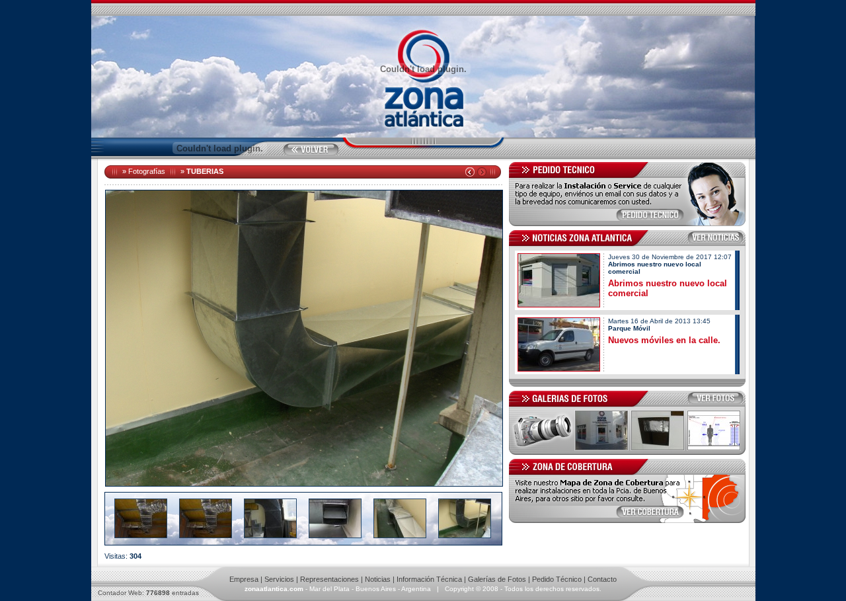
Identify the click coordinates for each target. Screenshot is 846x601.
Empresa (243, 579)
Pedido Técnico (557, 579)
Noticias (378, 579)
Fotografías (146, 171)
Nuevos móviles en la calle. (664, 340)
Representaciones (329, 579)
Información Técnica (429, 579)
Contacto (602, 579)
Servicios (279, 579)
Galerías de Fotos (497, 579)
